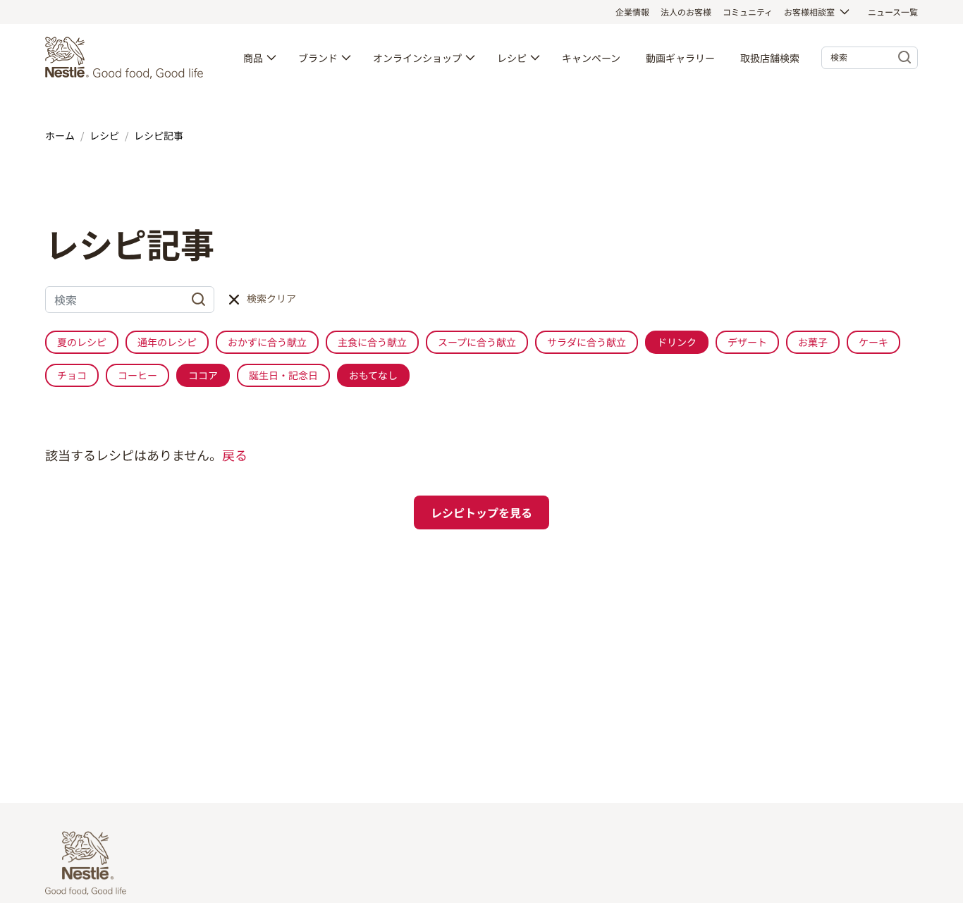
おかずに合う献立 (267, 342)
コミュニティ (748, 12)
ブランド (318, 58)
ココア (203, 375)
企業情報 (632, 12)
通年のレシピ (167, 342)
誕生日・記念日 (283, 375)
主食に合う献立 (372, 342)
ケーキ (873, 342)
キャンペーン (591, 58)
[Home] (127, 58)
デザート (747, 342)
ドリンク (677, 342)
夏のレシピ (81, 342)
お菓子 (813, 342)
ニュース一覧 (893, 12)
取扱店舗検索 (769, 58)
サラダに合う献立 (586, 342)
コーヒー (137, 375)
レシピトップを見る (481, 512)
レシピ (512, 58)
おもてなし (373, 375)
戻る (234, 455)
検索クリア (271, 298)
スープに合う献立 (477, 342)
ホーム (60, 135)
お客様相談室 (809, 12)
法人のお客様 (686, 12)
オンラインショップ (417, 58)
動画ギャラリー (680, 58)
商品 (253, 58)
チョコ (72, 375)
